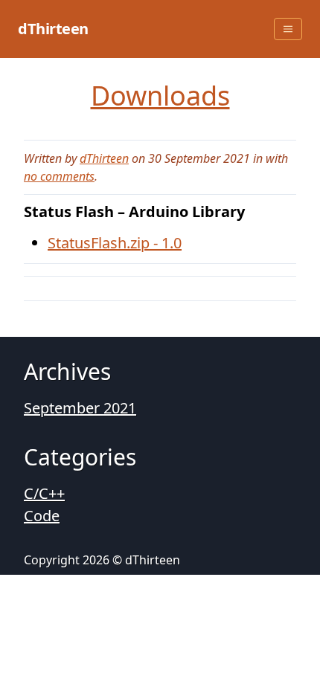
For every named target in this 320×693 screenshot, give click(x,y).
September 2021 (80, 408)
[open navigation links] (288, 29)
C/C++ (44, 493)
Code (42, 516)
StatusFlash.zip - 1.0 (115, 243)
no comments (59, 176)
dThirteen (53, 29)
